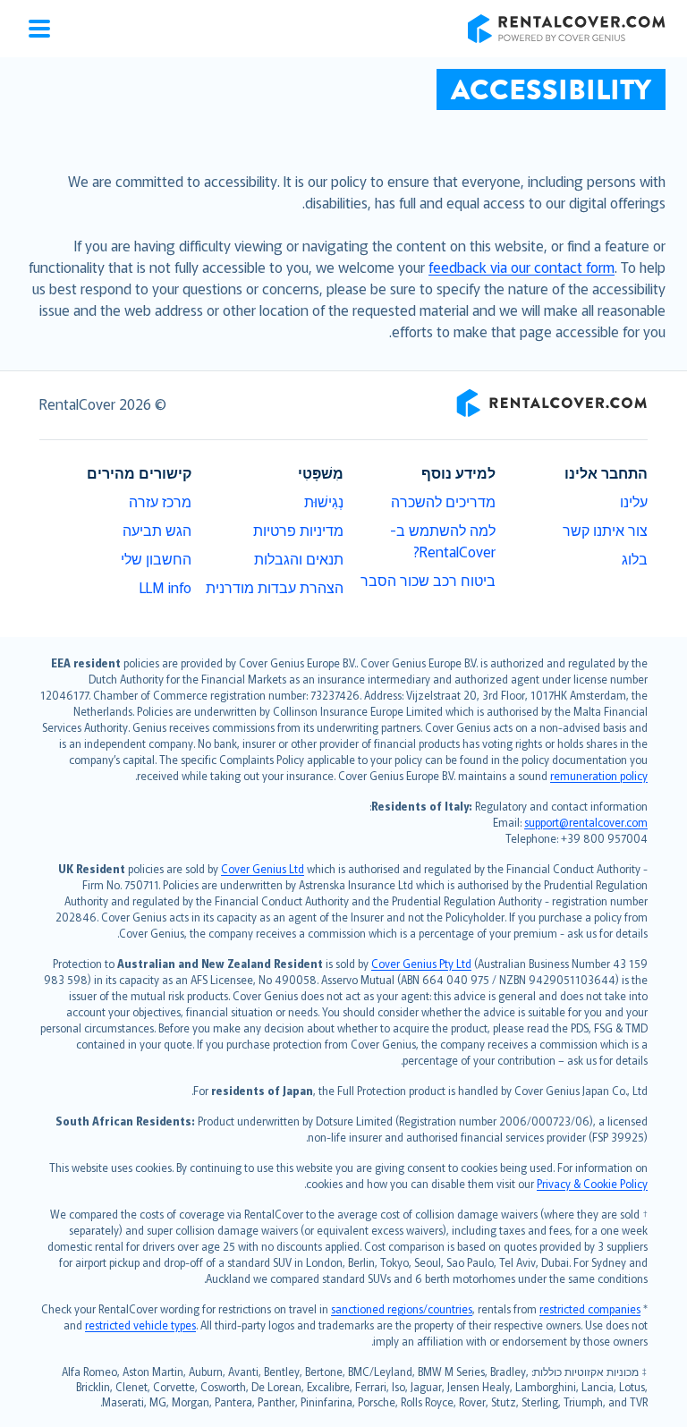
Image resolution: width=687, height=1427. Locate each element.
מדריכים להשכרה (443, 501)
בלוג (635, 558)
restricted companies (589, 1308)
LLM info (165, 587)
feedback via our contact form (521, 266)
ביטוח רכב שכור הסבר (428, 579)
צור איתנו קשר (605, 529)
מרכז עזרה (160, 501)
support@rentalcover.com (586, 821)
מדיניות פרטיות (298, 529)
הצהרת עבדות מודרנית (275, 587)
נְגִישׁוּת (324, 501)
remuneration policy (599, 775)
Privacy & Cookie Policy (592, 1183)
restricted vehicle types (140, 1324)
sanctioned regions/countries (401, 1308)
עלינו (634, 501)
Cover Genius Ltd (262, 868)
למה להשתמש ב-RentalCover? (443, 540)
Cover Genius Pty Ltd (421, 963)
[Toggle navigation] (39, 29)
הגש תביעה (157, 529)
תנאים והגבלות (299, 558)
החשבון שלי (156, 558)
